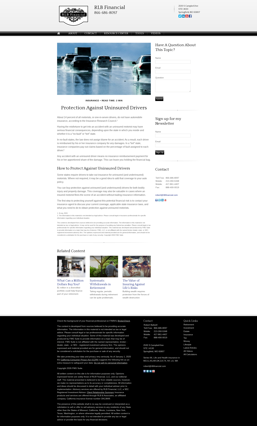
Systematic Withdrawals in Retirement (100, 284)
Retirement (189, 324)
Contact (90, 33)
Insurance (188, 334)
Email (157, 68)
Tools (139, 33)
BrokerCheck (124, 321)
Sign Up (159, 152)
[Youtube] (186, 17)
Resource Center (116, 33)
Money (187, 341)
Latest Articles (190, 348)
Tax (185, 338)
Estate (186, 331)
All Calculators (190, 354)
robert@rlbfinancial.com (166, 195)
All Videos (188, 351)
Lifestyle (187, 344)
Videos (155, 33)
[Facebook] (190, 17)
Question (159, 77)
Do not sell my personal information (110, 363)
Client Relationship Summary (100, 392)
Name (158, 58)
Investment (189, 328)
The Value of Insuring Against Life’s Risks (134, 284)
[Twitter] (179, 17)
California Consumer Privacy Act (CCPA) (79, 360)
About (72, 33)
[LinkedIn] (183, 17)
